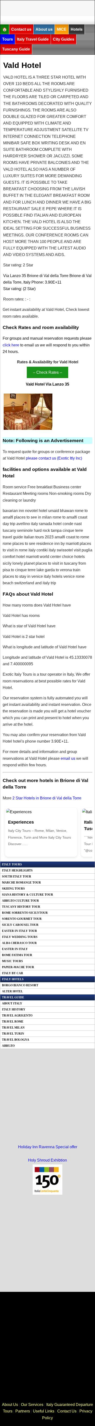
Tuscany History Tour (21, 906)
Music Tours (12, 961)
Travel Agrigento (17, 1015)
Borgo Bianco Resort (20, 985)
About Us (10, 1405)
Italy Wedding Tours (20, 937)
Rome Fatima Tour (17, 955)
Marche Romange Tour (21, 882)
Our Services (32, 1405)
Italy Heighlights (17, 870)
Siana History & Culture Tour (27, 894)
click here (11, 345)
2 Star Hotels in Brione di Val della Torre (46, 798)
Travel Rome (12, 1021)
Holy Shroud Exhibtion (47, 1160)
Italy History (13, 1009)
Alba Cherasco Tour (19, 943)
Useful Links (43, 1411)
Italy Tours (12, 864)
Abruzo (8, 1045)
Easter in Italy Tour (19, 931)
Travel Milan (13, 1027)
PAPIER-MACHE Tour (18, 967)
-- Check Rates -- (47, 372)
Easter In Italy (15, 949)
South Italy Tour (16, 876)
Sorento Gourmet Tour (22, 919)
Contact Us (66, 1411)
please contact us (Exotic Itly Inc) (54, 458)
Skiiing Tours (13, 888)
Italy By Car (12, 973)
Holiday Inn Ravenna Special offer (47, 1147)
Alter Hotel (12, 991)
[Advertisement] (50, 7)
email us (68, 758)
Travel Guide (13, 997)
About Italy (12, 1003)
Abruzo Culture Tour (20, 900)
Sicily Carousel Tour (20, 925)
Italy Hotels (13, 979)
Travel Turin (13, 1033)
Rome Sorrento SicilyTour (25, 912)
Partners (22, 1411)
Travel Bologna (15, 1039)
